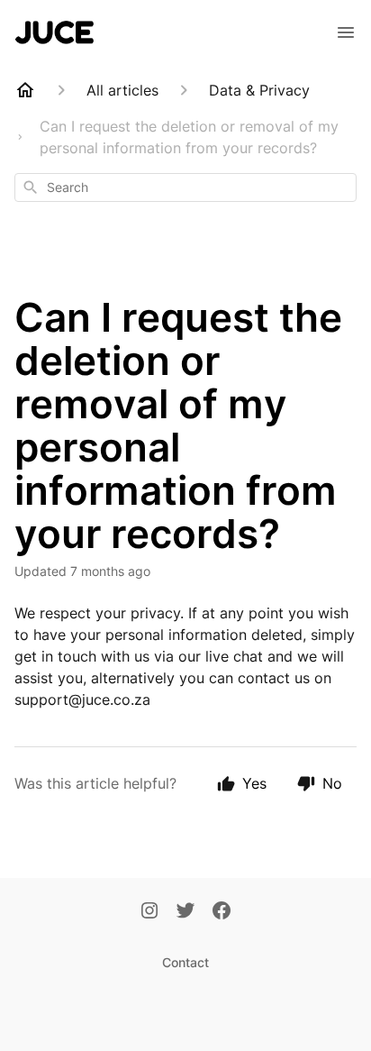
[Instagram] (149, 912)
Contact (185, 962)
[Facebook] (221, 912)
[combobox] (185, 187)
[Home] (25, 90)
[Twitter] (185, 912)
